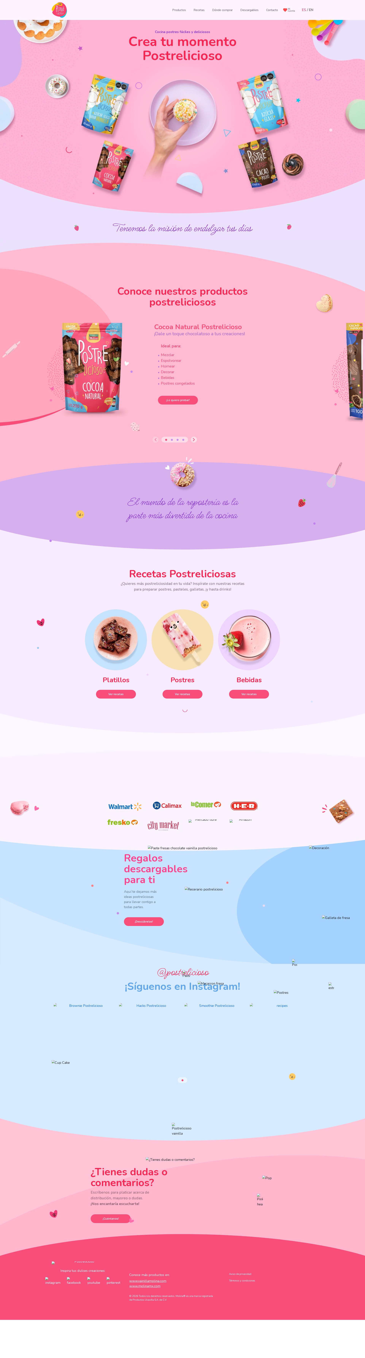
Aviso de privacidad (240, 1274)
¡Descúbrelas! (144, 921)
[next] (194, 440)
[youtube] (93, 1281)
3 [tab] (177, 440)
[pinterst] (113, 1281)
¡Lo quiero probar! (178, 400)
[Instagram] (84, 1037)
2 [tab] (172, 440)
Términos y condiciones (242, 1280)
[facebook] (74, 1281)
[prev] (155, 440)
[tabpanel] (154, 374)
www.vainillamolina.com (147, 1281)
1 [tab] (166, 440)
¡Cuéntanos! (111, 1218)
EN (311, 10)
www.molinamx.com (144, 1286)
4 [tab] (183, 440)
